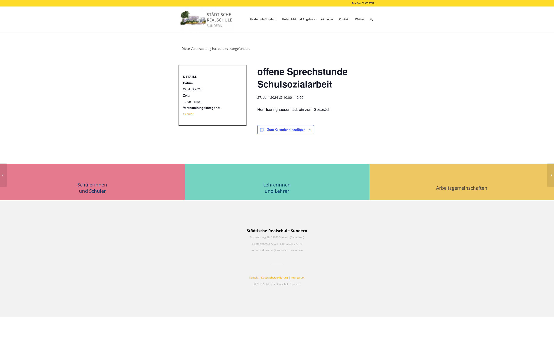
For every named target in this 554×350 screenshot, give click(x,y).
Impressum (297, 277)
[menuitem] (263, 19)
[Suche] (371, 19)
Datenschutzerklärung (274, 277)
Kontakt (253, 277)
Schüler (188, 114)
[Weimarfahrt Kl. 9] (3, 175)
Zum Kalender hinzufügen (286, 129)
